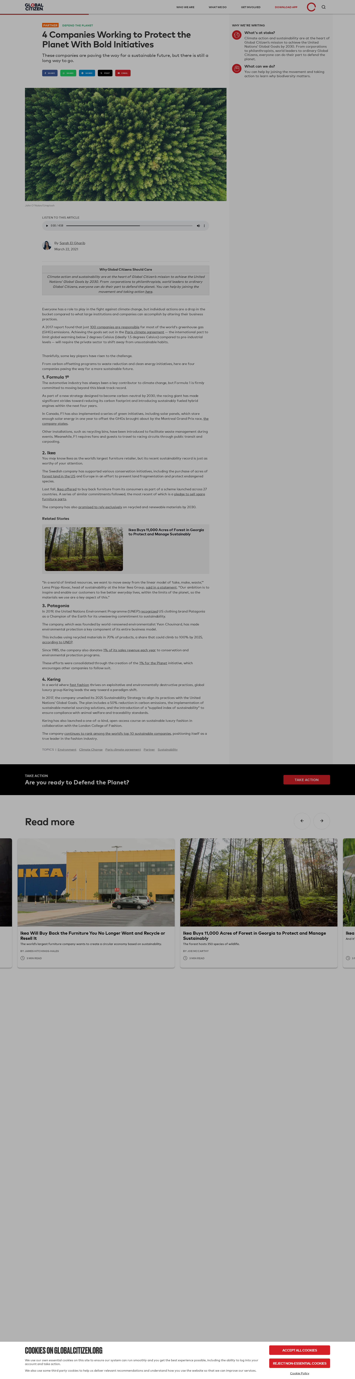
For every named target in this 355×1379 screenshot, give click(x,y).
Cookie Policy (299, 1373)
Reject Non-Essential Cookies (299, 1363)
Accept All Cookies (299, 1350)
